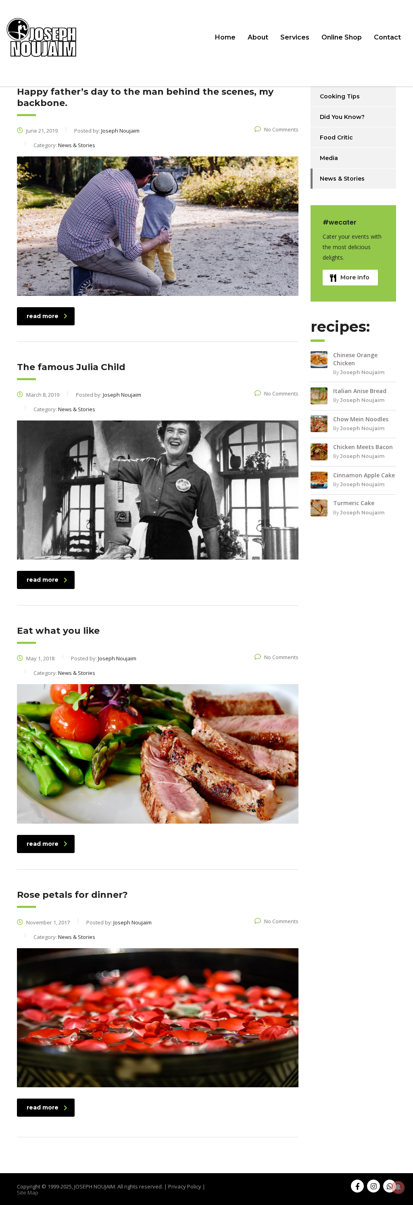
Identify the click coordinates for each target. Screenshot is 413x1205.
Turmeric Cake (353, 503)
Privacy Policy (184, 1186)
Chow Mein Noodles (360, 419)
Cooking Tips (340, 96)
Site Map (27, 1192)
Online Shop (341, 37)
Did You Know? (342, 117)
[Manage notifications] (398, 1187)
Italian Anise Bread (359, 391)
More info (354, 277)
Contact (387, 37)
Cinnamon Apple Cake (364, 475)
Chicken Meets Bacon (363, 447)
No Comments (281, 129)
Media (329, 158)
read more (42, 316)
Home (225, 37)
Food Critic (336, 137)
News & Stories (342, 178)
